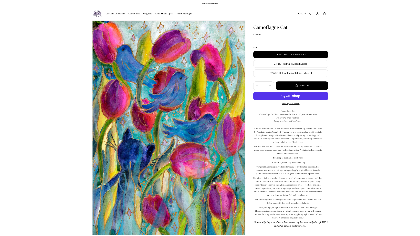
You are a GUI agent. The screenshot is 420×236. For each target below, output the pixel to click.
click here (298, 158)
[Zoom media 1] (168, 127)
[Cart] (324, 13)
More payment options (291, 104)
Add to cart (304, 85)
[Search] (310, 13)
